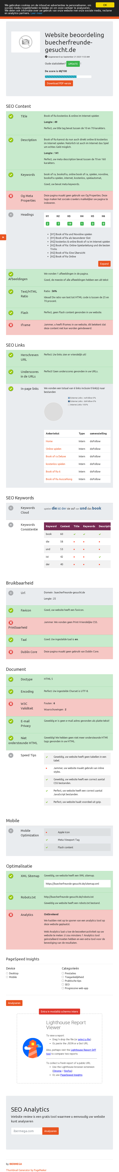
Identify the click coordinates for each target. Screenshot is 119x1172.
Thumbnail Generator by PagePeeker (26, 1170)
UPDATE (73, 63)
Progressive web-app (76, 988)
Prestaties (70, 973)
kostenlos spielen (55, 464)
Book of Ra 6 (53, 471)
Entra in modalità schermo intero (59, 1011)
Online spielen (53, 448)
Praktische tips (73, 980)
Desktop (13, 973)
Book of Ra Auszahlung (59, 479)
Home (49, 441)
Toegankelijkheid (74, 977)
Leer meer (36, 13)
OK (105, 5)
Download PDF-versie (59, 83)
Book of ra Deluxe (56, 456)
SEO (67, 984)
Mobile (13, 977)
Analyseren (14, 1003)
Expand (104, 263)
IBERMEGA (15, 1164)
